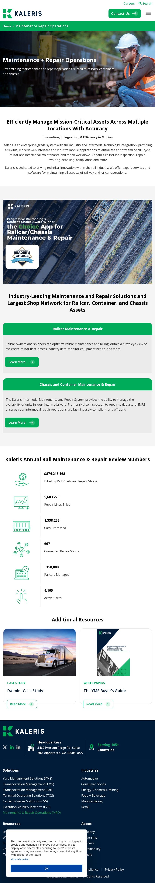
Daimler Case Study (25, 690)
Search (147, 3)
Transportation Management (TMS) (28, 784)
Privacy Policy (114, 869)
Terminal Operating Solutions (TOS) (28, 795)
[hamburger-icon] (148, 13)
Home (7, 26)
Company (88, 832)
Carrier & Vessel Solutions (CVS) (25, 801)
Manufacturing (92, 801)
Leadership (89, 837)
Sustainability (90, 849)
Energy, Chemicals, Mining (100, 790)
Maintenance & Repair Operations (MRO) (32, 812)
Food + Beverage (93, 795)
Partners (87, 843)
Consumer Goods (93, 784)
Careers (129, 3)
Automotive (89, 778)
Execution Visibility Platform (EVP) (26, 807)
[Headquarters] (31, 747)
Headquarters (49, 742)
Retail (85, 807)
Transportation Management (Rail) (28, 790)
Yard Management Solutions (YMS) (27, 778)
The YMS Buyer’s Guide (105, 690)
